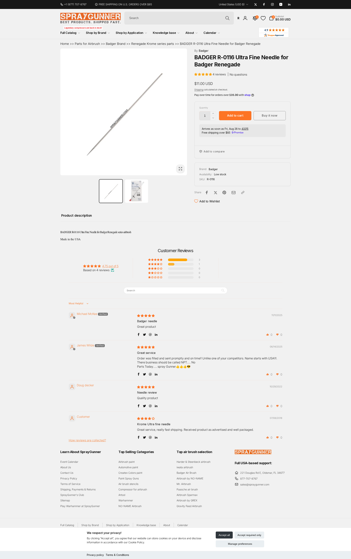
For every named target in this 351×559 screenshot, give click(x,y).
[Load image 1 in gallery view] (110, 191)
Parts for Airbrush (87, 44)
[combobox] (179, 18)
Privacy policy (95, 554)
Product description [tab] (76, 215)
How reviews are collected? (87, 440)
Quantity (203, 107)
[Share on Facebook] (207, 192)
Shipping (198, 89)
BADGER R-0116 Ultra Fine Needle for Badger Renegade (220, 44)
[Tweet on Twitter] (215, 192)
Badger (201, 51)
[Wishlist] (263, 18)
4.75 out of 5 (110, 266)
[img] (146, 315)
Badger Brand (115, 44)
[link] (74, 4)
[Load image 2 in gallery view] (136, 191)
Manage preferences (240, 543)
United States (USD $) (232, 4)
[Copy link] (243, 192)
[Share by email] (233, 192)
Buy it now (269, 115)
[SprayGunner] (253, 453)
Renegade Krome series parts (152, 44)
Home (64, 44)
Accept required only (249, 535)
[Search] (227, 18)
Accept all (224, 535)
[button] (280, 18)
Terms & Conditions (117, 554)
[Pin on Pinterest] (224, 192)
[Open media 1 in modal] (123, 111)
